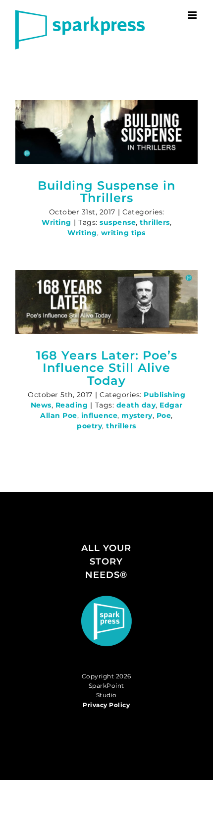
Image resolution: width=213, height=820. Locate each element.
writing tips (123, 232)
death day (136, 405)
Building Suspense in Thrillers (106, 191)
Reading (71, 405)
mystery (137, 415)
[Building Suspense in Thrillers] (106, 132)
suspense (118, 222)
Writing (56, 222)
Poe (164, 415)
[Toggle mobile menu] (193, 15)
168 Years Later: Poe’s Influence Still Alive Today (106, 368)
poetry (89, 425)
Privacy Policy (106, 705)
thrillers (155, 222)
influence (99, 415)
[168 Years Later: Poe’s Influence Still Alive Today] (106, 302)
